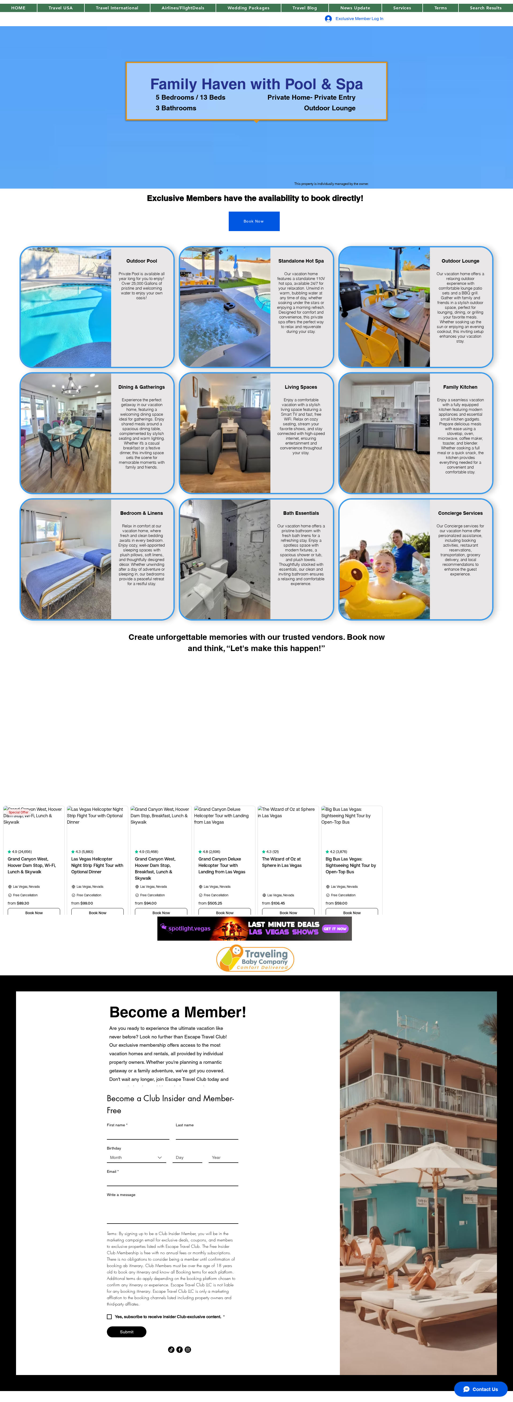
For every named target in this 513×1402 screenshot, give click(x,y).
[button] (355, 8)
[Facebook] (179, 1349)
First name (117, 1125)
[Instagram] (188, 1349)
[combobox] (136, 1158)
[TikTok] (171, 1349)
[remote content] (256, 742)
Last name (185, 1125)
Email (113, 1171)
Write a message (121, 1195)
